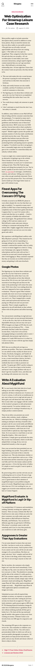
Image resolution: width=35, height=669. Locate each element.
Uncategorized (17, 12)
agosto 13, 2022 (24, 28)
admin (13, 28)
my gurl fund (9, 172)
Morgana (17, 4)
